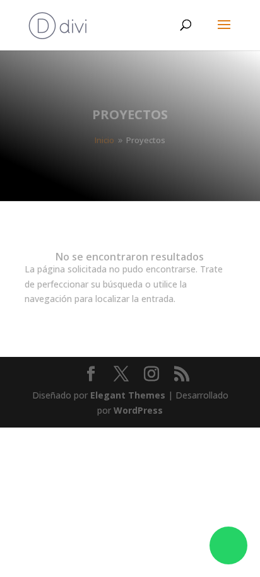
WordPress (138, 410)
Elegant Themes (127, 395)
